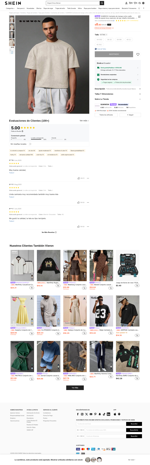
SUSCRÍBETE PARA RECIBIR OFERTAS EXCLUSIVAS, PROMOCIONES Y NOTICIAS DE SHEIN (105, 420)
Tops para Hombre (44, 13)
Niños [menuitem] (80, 8)
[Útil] (78, 178)
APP (114, 410)
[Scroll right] (143, 8)
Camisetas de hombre (57, 13)
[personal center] (126, 3)
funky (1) (13, 154)
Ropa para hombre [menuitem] (90, 8)
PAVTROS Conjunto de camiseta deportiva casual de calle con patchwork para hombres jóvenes (22, 375)
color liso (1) (40, 154)
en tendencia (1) (52, 154)
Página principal (14, 13)
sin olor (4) (32, 150)
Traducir (11, 173)
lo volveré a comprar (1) (17, 150)
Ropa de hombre (32, 13)
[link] (131, 3)
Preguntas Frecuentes (49, 421)
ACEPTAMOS (80, 445)
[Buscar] (102, 3)
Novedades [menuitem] (30, 8)
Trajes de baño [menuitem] (60, 8)
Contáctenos (47, 413)
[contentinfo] (109, 449)
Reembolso (30, 418)
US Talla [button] (102, 34)
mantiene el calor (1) (61, 150)
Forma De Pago (48, 415)
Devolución (30, 415)
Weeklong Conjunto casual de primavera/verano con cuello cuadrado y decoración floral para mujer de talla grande (75, 285)
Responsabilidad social (17, 415)
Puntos (45, 418)
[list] (93, 414)
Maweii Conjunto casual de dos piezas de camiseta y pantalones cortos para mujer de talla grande (101, 285)
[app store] (115, 415)
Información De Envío (33, 413)
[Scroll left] (141, 8)
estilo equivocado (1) (67, 154)
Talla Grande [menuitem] (71, 8)
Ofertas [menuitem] (38, 8)
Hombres (23, 13)
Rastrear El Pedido (32, 425)
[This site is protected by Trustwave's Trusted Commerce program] (77, 453)
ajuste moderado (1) (45, 150)
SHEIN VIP (30, 430)
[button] (139, 3)
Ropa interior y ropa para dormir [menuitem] (109, 8)
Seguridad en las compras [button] (109, 79)
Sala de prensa (14, 421)
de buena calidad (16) (26, 154)
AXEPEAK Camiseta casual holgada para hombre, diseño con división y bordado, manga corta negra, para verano (127, 330)
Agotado (114, 54)
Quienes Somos (15, 413)
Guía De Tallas (31, 427)
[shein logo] (13, 3)
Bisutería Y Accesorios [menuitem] (129, 8)
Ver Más (75, 388)
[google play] (119, 415)
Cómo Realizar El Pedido (32, 421)
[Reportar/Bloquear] (88, 178)
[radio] (99, 39)
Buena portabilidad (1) (77, 150)
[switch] (29, 144)
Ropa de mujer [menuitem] (48, 8)
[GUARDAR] (138, 54)
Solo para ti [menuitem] (20, 8)
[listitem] (22, 271)
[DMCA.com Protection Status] (83, 453)
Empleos (12, 418)
